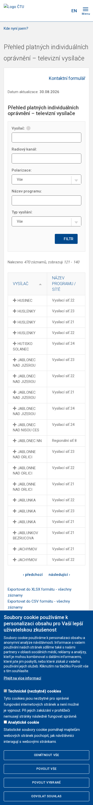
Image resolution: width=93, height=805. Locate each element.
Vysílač (20, 283)
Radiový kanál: (24, 149)
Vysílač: (18, 128)
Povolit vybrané (46, 782)
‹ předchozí (33, 574)
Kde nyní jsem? (16, 28)
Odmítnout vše (46, 755)
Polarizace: (22, 170)
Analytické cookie (23, 722)
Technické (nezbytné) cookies (34, 691)
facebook (36, 10)
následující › (59, 574)
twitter (45, 10)
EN (74, 10)
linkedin (54, 10)
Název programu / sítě (64, 284)
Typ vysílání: (22, 212)
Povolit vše (46, 769)
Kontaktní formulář (67, 78)
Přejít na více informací (22, 678)
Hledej (64, 10)
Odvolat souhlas (46, 796)
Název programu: (27, 191)
